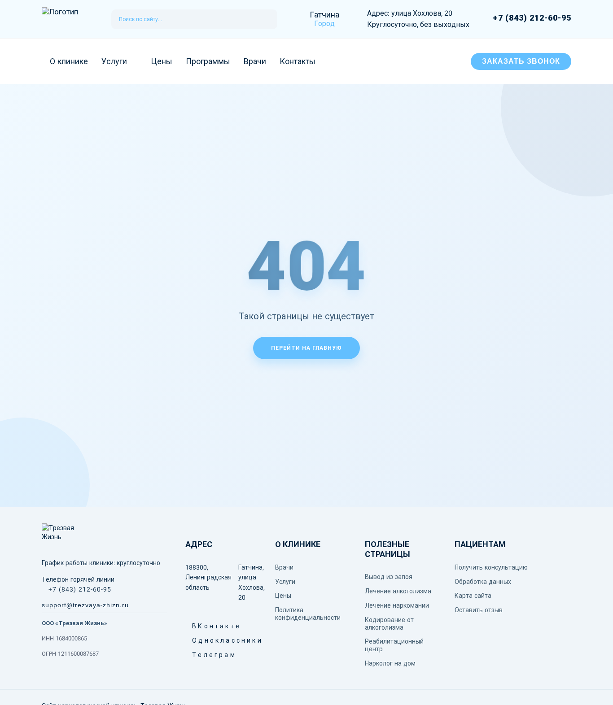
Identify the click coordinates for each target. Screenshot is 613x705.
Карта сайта (473, 595)
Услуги (114, 61)
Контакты (297, 61)
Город (324, 23)
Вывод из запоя (388, 576)
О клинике (69, 61)
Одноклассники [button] (195, 640)
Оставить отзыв (479, 610)
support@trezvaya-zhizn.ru (85, 605)
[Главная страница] (67, 19)
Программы (208, 61)
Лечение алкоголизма (398, 591)
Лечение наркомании (397, 605)
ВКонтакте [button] (195, 626)
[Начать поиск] (266, 19)
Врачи (255, 61)
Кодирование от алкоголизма (389, 623)
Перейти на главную (306, 348)
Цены (161, 61)
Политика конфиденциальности (308, 613)
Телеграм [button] (195, 654)
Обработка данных (483, 581)
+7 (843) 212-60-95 (532, 17)
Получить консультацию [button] (491, 567)
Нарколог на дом (390, 663)
